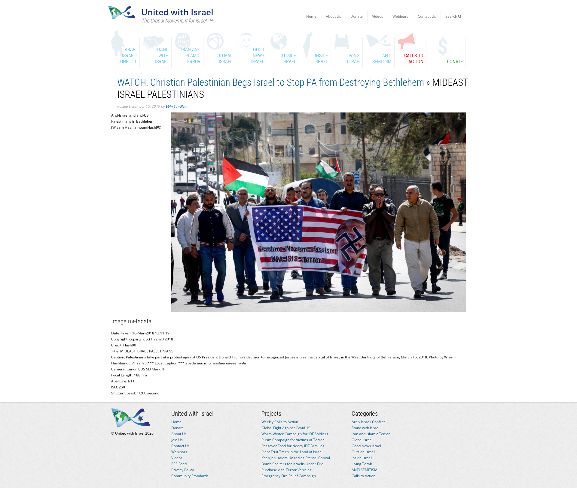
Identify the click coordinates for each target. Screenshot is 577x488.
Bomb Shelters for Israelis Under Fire (292, 463)
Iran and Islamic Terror (371, 433)
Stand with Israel (365, 427)
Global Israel (362, 439)
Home (311, 16)
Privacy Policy (182, 469)
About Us (333, 16)
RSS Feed (179, 463)
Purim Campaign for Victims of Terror (292, 439)
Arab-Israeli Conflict (368, 421)
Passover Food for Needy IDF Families (292, 445)
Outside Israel (363, 451)
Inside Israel (362, 457)
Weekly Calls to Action (279, 421)
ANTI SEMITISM (364, 469)
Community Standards (190, 475)
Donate (356, 16)
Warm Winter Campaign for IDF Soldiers (294, 433)
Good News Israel (366, 445)
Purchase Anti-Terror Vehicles (286, 469)
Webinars (400, 16)
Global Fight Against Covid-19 (285, 427)
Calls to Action (363, 475)
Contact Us (427, 16)
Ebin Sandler (176, 106)
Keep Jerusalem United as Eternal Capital (295, 457)
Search (451, 16)
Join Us (177, 439)
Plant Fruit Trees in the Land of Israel (291, 451)
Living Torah (362, 463)
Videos (377, 16)
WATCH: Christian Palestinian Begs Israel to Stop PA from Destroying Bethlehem (270, 82)
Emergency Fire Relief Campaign (288, 475)
